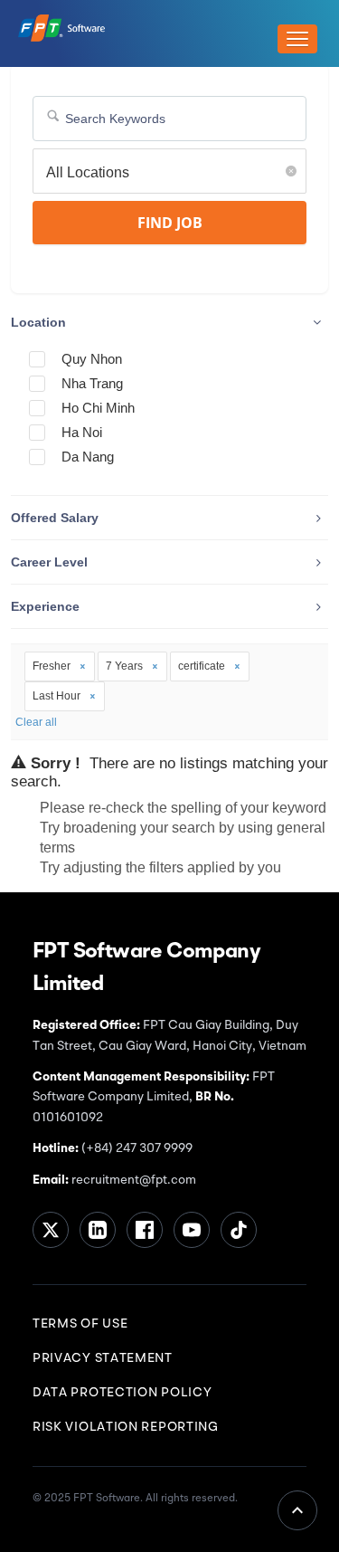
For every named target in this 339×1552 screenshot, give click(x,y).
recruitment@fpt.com (132, 1180)
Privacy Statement (103, 1358)
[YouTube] (192, 1230)
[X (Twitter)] (51, 1230)
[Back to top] (297, 1510)
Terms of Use (80, 1324)
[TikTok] (239, 1230)
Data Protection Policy (122, 1392)
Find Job (169, 223)
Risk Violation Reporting (126, 1427)
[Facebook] (145, 1230)
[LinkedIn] (98, 1230)
